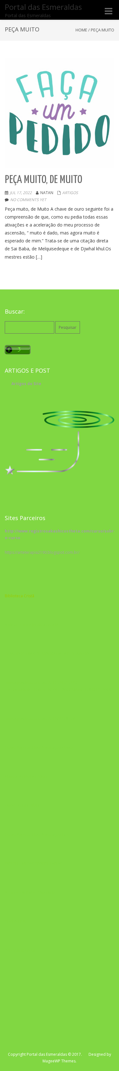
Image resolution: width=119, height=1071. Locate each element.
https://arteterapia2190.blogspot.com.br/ (42, 552)
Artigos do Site (26, 383)
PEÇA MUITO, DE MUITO (43, 180)
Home (81, 30)
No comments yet (28, 199)
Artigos (70, 192)
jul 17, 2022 (21, 192)
